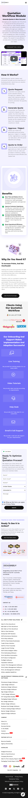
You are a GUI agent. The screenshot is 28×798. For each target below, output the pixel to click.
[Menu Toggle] (26, 3)
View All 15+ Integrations (12, 770)
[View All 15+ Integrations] (20, 770)
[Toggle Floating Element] (23, 794)
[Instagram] (22, 789)
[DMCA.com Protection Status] (14, 785)
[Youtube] (10, 789)
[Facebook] (18, 789)
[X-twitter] (14, 789)
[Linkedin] (6, 789)
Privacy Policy (10, 504)
